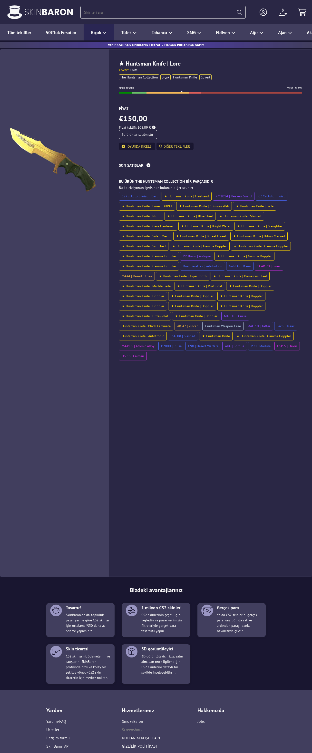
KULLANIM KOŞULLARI (141, 737)
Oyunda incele (139, 146)
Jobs (201, 721)
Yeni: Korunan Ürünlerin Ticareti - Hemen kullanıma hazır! (156, 44)
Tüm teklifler (19, 32)
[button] (263, 12)
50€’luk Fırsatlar (61, 32)
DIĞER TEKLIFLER (176, 146)
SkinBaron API (58, 746)
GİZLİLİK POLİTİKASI (139, 746)
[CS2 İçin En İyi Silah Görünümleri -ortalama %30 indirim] (14, 12)
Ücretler (52, 729)
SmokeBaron (132, 721)
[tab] (210, 166)
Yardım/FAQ (56, 721)
